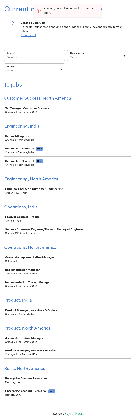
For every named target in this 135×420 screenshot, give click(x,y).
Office (10, 66)
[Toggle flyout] (124, 56)
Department (77, 53)
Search (11, 53)
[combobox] (70, 57)
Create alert (28, 35)
